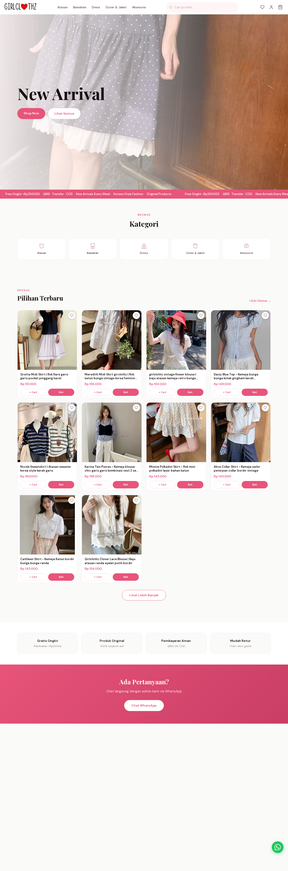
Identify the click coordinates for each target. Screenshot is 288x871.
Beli (61, 392)
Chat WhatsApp (144, 705)
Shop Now (31, 113)
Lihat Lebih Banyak (144, 595)
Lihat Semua (64, 113)
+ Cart (33, 392)
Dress (96, 7)
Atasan (62, 7)
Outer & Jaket (116, 7)
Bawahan (79, 7)
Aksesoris (139, 7)
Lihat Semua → (260, 301)
